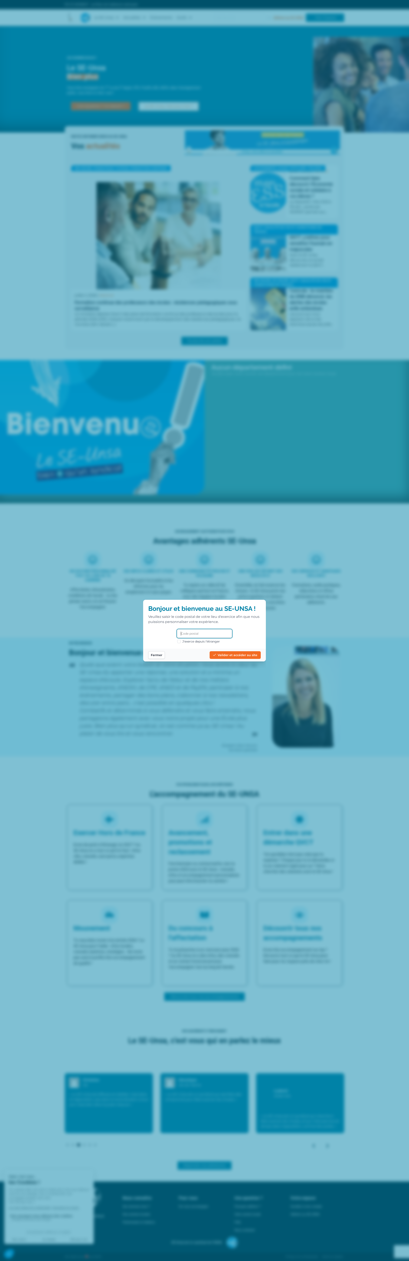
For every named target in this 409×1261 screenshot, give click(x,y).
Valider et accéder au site (237, 655)
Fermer (156, 655)
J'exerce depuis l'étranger (201, 641)
